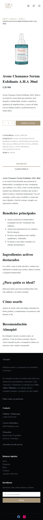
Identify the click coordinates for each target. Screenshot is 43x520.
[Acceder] (28, 6)
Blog (4, 467)
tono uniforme (22, 147)
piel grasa (7, 144)
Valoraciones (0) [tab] (21, 169)
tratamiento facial (12, 149)
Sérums (24, 135)
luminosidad (23, 141)
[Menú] (39, 6)
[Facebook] (18, 516)
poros (15, 144)
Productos (6, 464)
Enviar (21, 500)
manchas (34, 141)
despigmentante (26, 138)
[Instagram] (24, 516)
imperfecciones (10, 141)
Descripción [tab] (21, 164)
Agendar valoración (10, 473)
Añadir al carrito (28, 123)
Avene (17, 135)
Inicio (5, 461)
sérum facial (8, 147)
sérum (35, 144)
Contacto (6, 470)
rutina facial (25, 144)
